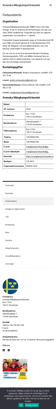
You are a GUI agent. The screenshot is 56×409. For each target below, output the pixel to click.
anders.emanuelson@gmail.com (23, 80)
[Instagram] (9, 350)
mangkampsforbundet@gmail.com (24, 92)
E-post (5, 328)
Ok (21, 405)
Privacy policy (32, 405)
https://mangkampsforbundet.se (40, 156)
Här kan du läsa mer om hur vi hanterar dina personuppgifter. (28, 340)
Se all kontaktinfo (10, 331)
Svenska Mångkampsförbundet (21, 5)
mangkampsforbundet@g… (37, 147)
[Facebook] (4, 350)
